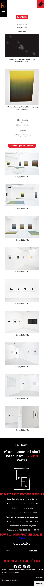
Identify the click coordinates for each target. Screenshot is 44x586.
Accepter (39, 577)
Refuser (39, 583)
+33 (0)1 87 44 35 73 (29, 530)
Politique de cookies (10, 580)
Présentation (22, 24)
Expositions (22, 31)
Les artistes (22, 28)
